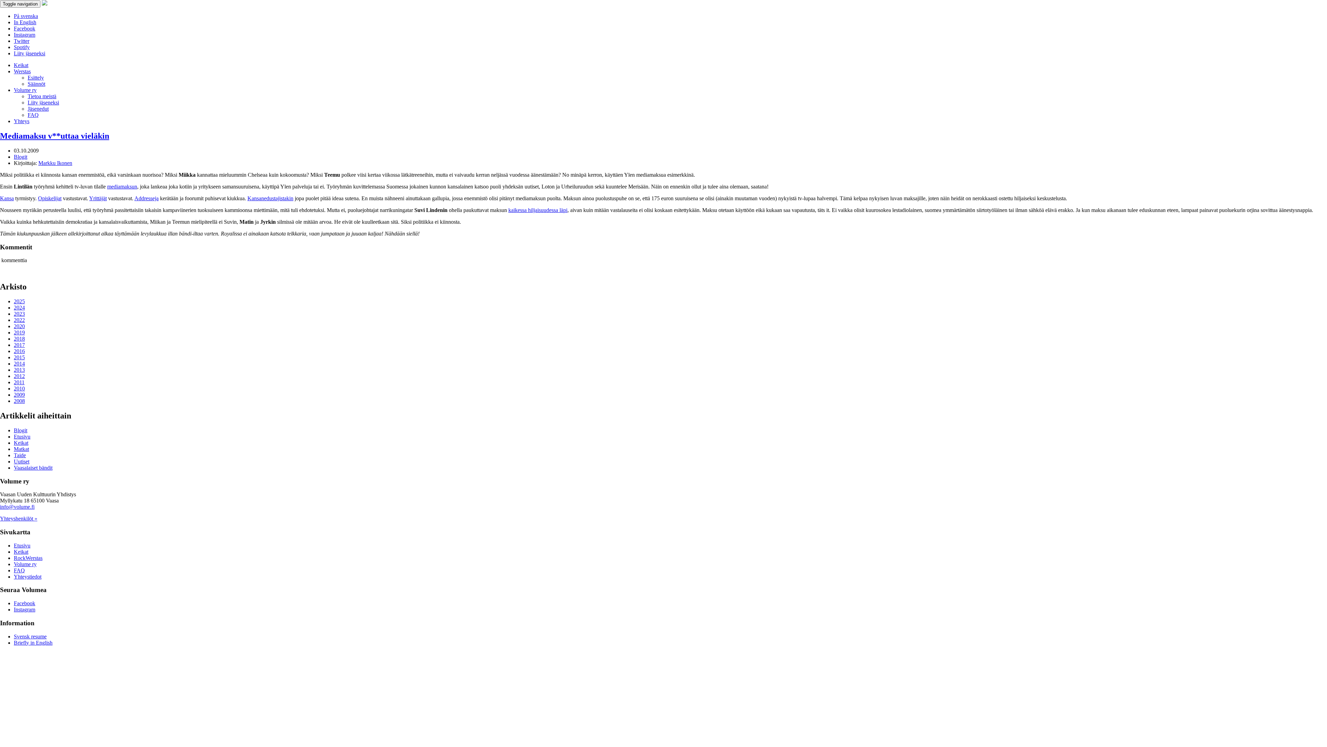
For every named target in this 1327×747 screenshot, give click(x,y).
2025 (19, 301)
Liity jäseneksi (29, 53)
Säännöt (36, 84)
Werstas (22, 71)
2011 (19, 382)
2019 (19, 332)
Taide (20, 455)
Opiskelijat (50, 198)
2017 (19, 345)
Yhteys (21, 121)
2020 (19, 326)
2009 (19, 395)
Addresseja (146, 198)
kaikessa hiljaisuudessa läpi (537, 210)
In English (25, 22)
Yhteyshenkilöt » (18, 519)
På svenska (26, 16)
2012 (19, 376)
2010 (19, 388)
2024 (19, 308)
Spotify (22, 47)
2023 (19, 314)
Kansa (7, 198)
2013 (19, 370)
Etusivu (22, 437)
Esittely (36, 78)
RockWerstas (28, 558)
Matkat (21, 449)
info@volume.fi (17, 507)
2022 (19, 320)
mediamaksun (122, 187)
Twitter (21, 41)
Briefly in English (33, 643)
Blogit (20, 157)
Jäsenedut (38, 109)
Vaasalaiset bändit (33, 468)
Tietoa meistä (42, 96)
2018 (19, 339)
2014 (19, 364)
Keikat (21, 65)
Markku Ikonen (55, 163)
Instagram (24, 35)
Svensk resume (30, 636)
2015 (19, 357)
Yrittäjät (98, 198)
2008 (19, 401)
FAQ (33, 115)
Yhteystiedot (27, 577)
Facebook (24, 28)
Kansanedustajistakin (270, 198)
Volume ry (25, 90)
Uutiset (21, 461)
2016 (19, 351)
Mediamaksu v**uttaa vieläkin (54, 135)
